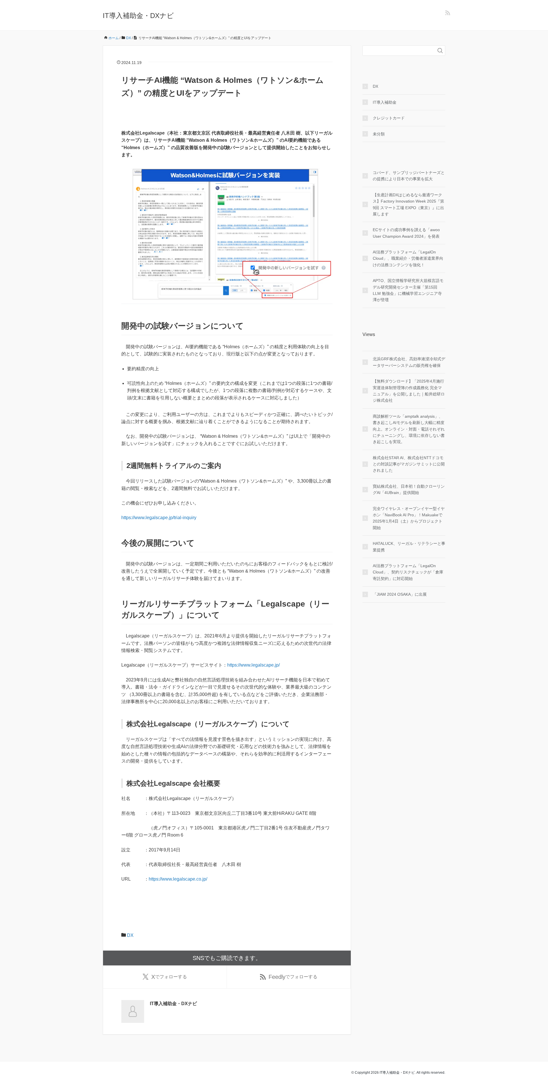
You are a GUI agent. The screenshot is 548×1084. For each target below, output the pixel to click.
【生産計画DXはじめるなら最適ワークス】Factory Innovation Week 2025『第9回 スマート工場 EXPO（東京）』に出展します (408, 204)
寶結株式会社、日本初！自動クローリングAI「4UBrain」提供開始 (409, 489)
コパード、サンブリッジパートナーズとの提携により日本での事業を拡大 (409, 175)
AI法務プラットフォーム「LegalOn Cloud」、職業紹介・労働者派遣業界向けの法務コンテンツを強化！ (408, 258)
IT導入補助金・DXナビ (138, 15)
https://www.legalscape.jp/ (253, 665)
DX (130, 935)
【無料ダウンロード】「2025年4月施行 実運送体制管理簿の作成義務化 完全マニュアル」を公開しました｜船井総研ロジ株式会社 (409, 391)
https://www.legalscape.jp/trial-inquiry (158, 517)
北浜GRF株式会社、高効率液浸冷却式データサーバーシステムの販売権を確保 (409, 362)
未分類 (379, 134)
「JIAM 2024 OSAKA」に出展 (400, 594)
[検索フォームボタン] (440, 50)
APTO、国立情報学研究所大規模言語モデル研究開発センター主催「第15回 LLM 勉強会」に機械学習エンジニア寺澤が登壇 (408, 290)
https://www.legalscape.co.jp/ (178, 879)
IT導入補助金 (384, 102)
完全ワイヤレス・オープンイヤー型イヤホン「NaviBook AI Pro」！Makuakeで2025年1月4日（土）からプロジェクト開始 (409, 518)
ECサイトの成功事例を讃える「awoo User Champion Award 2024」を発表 (406, 232)
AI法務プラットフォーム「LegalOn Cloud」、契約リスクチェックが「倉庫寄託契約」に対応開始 (408, 572)
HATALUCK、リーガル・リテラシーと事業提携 (409, 546)
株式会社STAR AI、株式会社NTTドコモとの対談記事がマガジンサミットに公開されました (409, 464)
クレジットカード (389, 118)
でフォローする (169, 977)
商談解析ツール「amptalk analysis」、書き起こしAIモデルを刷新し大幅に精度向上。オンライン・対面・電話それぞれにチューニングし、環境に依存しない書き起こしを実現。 (409, 429)
